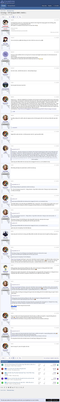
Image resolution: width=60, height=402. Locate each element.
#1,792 (57, 195)
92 (17, 17)
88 (9, 17)
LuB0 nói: (14, 198)
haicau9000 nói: (15, 184)
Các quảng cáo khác (16, 370)
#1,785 (57, 82)
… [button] (7, 17)
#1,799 (57, 327)
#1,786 (57, 96)
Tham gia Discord (11, 5)
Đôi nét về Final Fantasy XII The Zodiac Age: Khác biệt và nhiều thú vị (20, 364)
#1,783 (57, 52)
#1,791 (57, 181)
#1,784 (57, 68)
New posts (3, 8)
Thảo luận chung (15, 375)
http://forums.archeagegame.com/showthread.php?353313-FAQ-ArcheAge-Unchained (37, 109)
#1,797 (57, 281)
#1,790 (57, 165)
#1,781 (57, 20)
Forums (3, 5)
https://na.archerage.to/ (16, 259)
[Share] (55, 20)
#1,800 (57, 343)
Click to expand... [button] (34, 159)
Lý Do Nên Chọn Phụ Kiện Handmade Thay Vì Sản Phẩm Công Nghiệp (19, 373)
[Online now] (5, 270)
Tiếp (20, 17)
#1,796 (57, 265)
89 (11, 17)
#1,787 (57, 115)
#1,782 (57, 37)
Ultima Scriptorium (17, 365)
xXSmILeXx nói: (15, 295)
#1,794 (57, 231)
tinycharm (6, 375)
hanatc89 (6, 383)
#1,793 (57, 210)
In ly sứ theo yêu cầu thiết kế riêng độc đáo (16, 368)
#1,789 (57, 145)
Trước (3, 17)
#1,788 (57, 131)
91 (15, 17)
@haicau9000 (14, 318)
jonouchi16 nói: (15, 149)
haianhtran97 (7, 379)
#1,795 (57, 247)
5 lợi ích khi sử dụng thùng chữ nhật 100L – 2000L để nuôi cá (20, 382)
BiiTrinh (6, 370)
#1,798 (57, 313)
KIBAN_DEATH (5, 14)
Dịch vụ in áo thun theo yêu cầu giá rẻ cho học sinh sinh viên (20, 378)
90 (13, 17)
